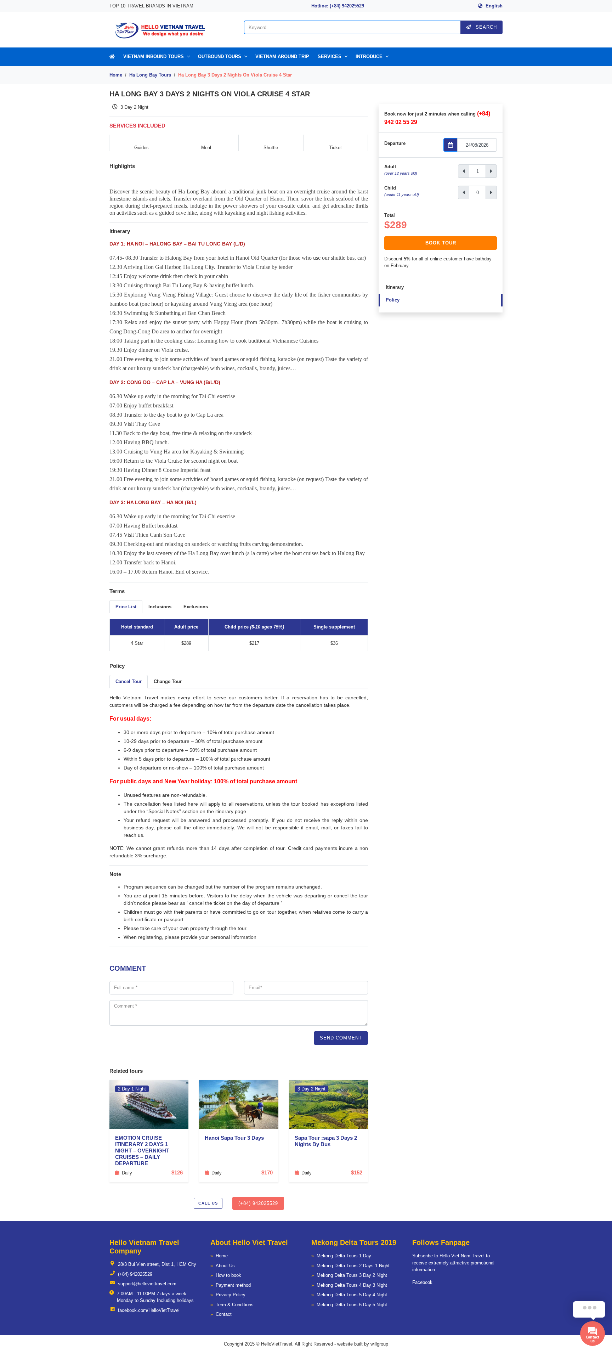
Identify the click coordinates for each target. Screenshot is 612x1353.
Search (485, 27)
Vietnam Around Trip (282, 56)
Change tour (168, 681)
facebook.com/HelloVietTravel (149, 1310)
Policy (393, 300)
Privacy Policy (230, 1294)
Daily (127, 1173)
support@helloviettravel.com (147, 1283)
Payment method (233, 1285)
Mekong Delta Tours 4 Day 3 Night (352, 1285)
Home (115, 75)
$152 (356, 1172)
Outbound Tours (219, 56)
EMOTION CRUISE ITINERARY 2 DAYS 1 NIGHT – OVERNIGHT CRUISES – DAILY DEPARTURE (142, 1150)
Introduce (369, 56)
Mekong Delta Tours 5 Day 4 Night (352, 1294)
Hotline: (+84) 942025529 (337, 6)
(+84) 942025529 (258, 1203)
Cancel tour (128, 681)
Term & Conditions (235, 1304)
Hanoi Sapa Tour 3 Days (234, 1138)
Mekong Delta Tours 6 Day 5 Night (352, 1304)
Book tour (440, 243)
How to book (228, 1275)
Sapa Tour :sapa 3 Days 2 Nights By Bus (326, 1141)
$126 (177, 1172)
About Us (225, 1265)
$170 (267, 1172)
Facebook (422, 1282)
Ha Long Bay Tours (150, 75)
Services (329, 56)
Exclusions (195, 606)
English (494, 6)
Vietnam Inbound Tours (153, 56)
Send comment (341, 1038)
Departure (395, 143)
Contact (224, 1314)
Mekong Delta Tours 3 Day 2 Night (352, 1275)
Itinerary (395, 287)
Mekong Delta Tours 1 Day (344, 1255)
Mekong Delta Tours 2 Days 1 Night (353, 1265)
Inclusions (159, 606)
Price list (125, 606)
